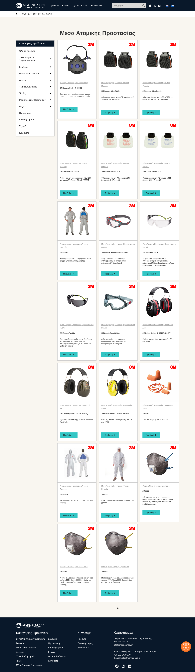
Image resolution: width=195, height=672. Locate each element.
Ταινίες (22, 93)
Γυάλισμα (23, 67)
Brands (65, 5)
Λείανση (23, 80)
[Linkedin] (159, 5)
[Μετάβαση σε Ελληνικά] (172, 5)
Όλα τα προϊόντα (27, 51)
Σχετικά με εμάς (79, 5)
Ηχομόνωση (25, 113)
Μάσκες (63, 83)
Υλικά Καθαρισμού (28, 86)
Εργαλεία (23, 106)
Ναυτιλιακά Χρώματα (29, 73)
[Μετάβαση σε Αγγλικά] (167, 5)
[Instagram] (155, 5)
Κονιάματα (24, 133)
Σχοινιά (22, 126)
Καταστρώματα (26, 119)
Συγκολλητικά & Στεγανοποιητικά (27, 59)
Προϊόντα (54, 5)
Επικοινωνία (96, 5)
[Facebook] (150, 5)
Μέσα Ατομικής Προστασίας (32, 100)
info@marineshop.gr (123, 645)
